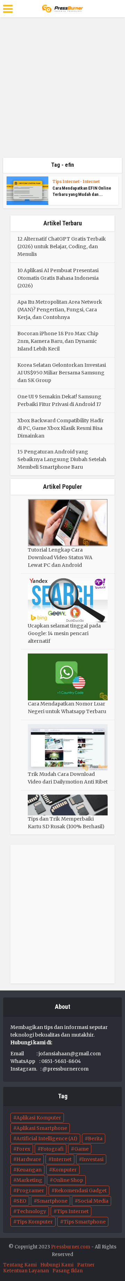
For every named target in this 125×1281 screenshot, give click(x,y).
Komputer (64, 1170)
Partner (86, 1265)
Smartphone (52, 1201)
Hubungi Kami (57, 1265)
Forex (23, 1149)
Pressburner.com (70, 1247)
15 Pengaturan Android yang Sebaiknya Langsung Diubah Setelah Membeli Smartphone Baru (61, 459)
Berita (95, 1138)
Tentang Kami (20, 1265)
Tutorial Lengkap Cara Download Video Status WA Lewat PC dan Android (60, 557)
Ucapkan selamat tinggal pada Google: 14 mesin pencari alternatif (64, 633)
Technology (31, 1211)
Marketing (29, 1180)
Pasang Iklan (67, 1271)
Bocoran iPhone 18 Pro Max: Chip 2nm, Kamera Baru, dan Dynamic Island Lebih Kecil (57, 341)
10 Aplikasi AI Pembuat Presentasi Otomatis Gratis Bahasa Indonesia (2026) (58, 278)
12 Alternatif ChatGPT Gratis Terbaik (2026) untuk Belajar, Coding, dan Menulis (61, 246)
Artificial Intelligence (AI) (46, 1138)
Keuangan (29, 1170)
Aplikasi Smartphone (41, 1128)
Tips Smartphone (85, 1222)
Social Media (93, 1201)
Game (81, 1149)
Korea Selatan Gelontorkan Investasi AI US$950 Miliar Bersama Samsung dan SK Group (61, 372)
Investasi (92, 1159)
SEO (21, 1201)
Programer (30, 1190)
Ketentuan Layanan (26, 1271)
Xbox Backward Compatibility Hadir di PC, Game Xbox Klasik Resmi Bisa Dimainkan (60, 428)
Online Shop (68, 1180)
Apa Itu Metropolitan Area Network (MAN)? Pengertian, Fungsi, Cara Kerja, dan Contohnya (59, 309)
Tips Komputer (35, 1222)
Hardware (28, 1159)
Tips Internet (66, 181)
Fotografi (52, 1149)
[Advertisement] (62, 90)
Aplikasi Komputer (38, 1118)
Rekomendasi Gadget (81, 1190)
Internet (91, 181)
